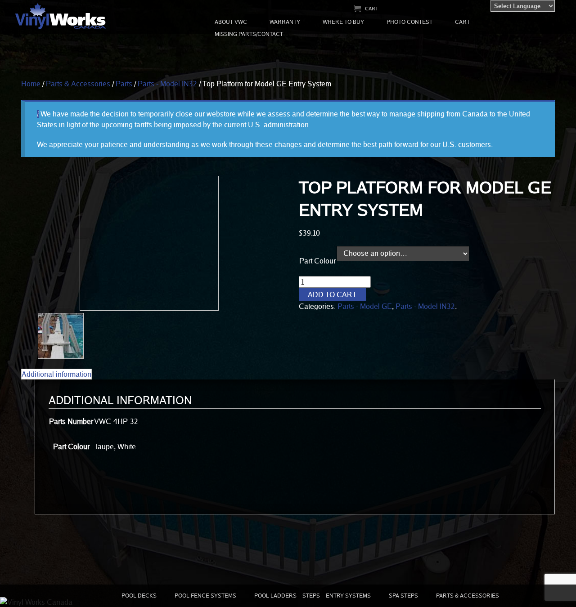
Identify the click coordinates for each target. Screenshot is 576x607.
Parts (124, 83)
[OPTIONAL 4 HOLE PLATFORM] (60, 337)
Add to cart (332, 294)
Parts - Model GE (365, 306)
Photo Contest (409, 21)
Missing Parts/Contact (249, 34)
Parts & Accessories (78, 83)
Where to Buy (343, 21)
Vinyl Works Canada (61, 16)
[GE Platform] (149, 243)
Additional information (56, 374)
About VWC (231, 21)
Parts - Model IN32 (167, 83)
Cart (371, 8)
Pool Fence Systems (205, 595)
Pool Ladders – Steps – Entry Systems (312, 595)
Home (30, 83)
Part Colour (317, 260)
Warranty (285, 21)
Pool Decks (139, 595)
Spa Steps (403, 595)
